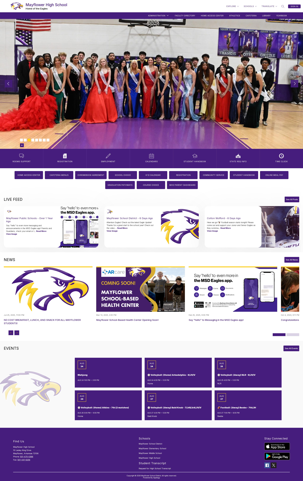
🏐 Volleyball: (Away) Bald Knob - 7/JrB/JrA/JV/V (174, 407)
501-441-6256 (24, 460)
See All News (292, 260)
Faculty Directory (185, 15)
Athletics (234, 15)
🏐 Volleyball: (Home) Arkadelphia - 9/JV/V (171, 375)
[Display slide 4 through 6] (292, 334)
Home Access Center (212, 15)
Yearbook (281, 15)
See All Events (291, 348)
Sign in (294, 6)
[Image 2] (25, 140)
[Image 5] (36, 140)
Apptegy (156, 478)
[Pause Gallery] (22, 145)
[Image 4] (32, 140)
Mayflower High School (149, 458)
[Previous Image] (8, 84)
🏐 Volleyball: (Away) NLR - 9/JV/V (236, 375)
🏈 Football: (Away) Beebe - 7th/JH (236, 407)
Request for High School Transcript (155, 468)
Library (266, 15)
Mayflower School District (150, 444)
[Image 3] (29, 140)
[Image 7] (44, 140)
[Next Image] (294, 84)
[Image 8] (48, 140)
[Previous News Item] (11, 332)
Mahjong (82, 375)
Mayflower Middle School (150, 453)
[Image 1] (21, 140)
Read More (41, 231)
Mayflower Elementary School (152, 448)
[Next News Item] (16, 332)
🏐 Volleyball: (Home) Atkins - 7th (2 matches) (103, 407)
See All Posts (292, 199)
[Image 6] (40, 140)
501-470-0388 (26, 456)
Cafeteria (251, 15)
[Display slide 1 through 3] (279, 334)
